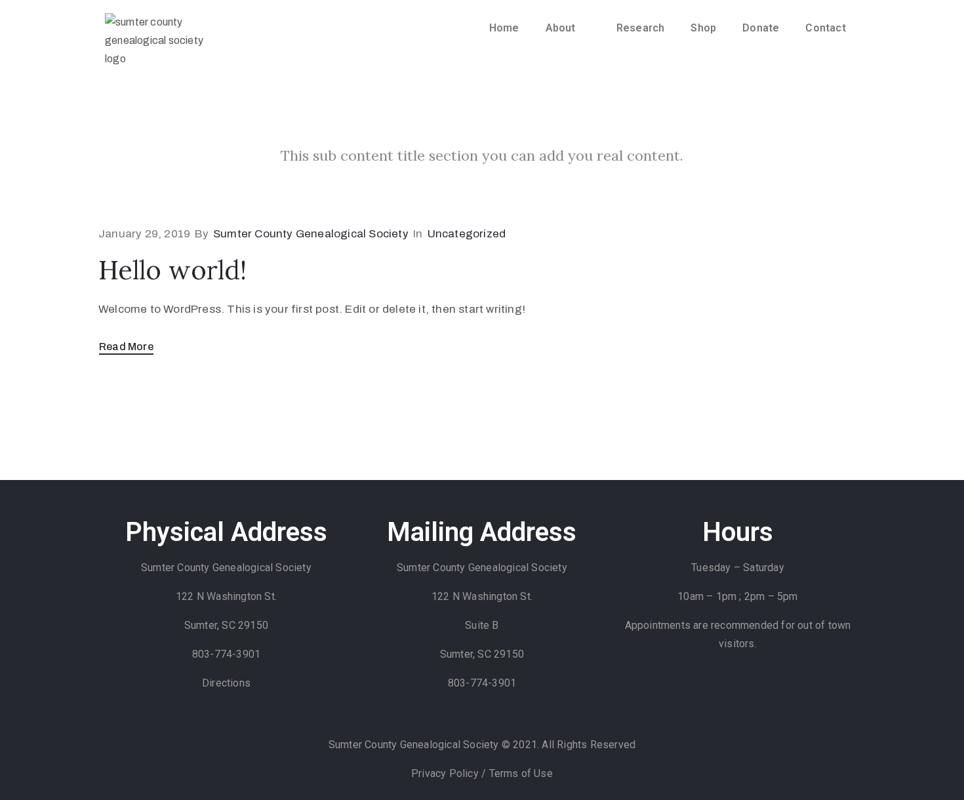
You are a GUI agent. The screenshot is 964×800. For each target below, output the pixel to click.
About (561, 28)
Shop (703, 28)
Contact (825, 28)
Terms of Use (521, 773)
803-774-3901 (226, 654)
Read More (126, 346)
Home (504, 28)
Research (640, 28)
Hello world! (172, 270)
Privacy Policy (446, 773)
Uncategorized (467, 234)
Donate (760, 28)
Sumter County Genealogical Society (311, 234)
